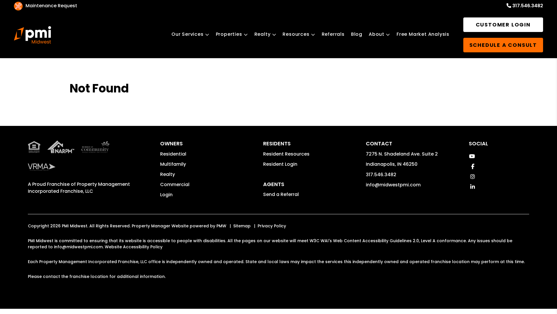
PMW (221, 226)
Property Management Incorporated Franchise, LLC (79, 188)
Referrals (333, 34)
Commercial (174, 184)
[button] (472, 156)
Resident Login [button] (280, 164)
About (376, 34)
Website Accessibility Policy (133, 247)
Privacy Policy (272, 226)
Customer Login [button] (503, 24)
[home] (32, 35)
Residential (173, 154)
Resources (296, 34)
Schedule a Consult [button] (503, 45)
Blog (356, 34)
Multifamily (173, 164)
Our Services (187, 34)
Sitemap (242, 226)
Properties (229, 34)
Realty (262, 34)
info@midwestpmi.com (393, 184)
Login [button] (166, 194)
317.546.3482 (527, 5)
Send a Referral (281, 194)
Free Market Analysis (423, 34)
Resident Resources (286, 154)
